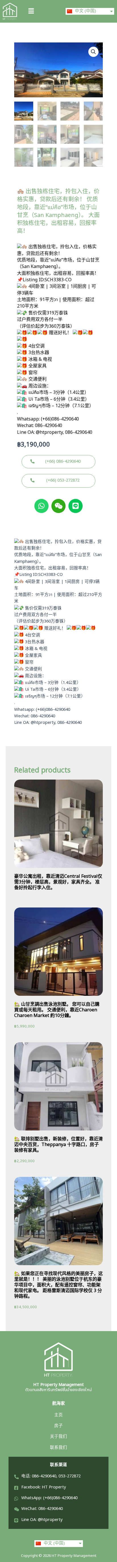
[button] (41, 11)
